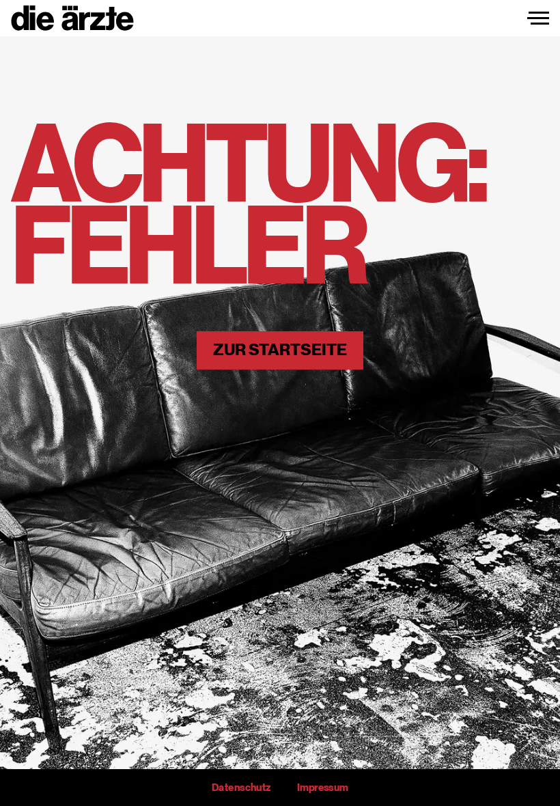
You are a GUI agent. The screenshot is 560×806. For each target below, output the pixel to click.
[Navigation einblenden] (538, 18)
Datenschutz (241, 787)
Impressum (322, 787)
